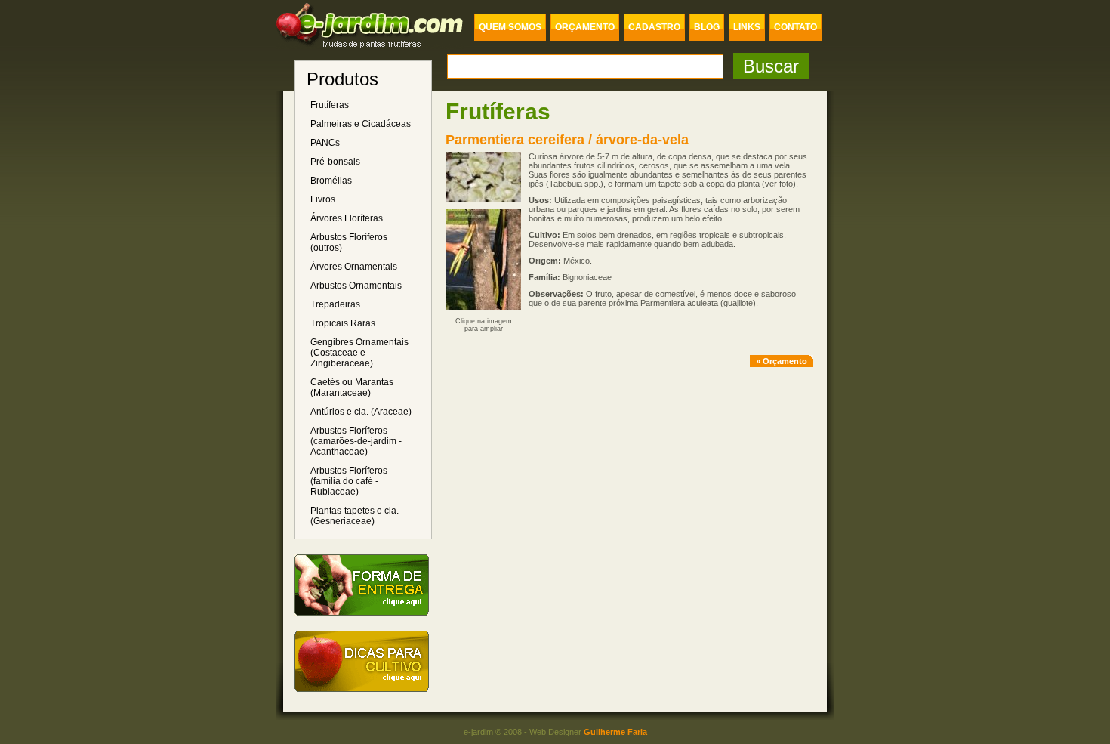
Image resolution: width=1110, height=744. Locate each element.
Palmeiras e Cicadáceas (360, 124)
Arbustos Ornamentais (356, 285)
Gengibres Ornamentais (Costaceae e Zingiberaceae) (359, 353)
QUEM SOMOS (510, 27)
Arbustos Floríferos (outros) (348, 242)
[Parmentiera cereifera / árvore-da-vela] (483, 207)
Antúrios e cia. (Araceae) (361, 411)
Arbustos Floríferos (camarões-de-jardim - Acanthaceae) (356, 441)
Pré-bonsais (335, 161)
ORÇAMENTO (585, 27)
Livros (322, 199)
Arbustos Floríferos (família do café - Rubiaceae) (348, 481)
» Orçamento (781, 361)
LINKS (746, 27)
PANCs (325, 142)
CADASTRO (654, 27)
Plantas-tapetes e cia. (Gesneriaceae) (354, 515)
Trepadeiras (335, 304)
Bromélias (331, 180)
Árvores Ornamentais (353, 266)
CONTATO (795, 27)
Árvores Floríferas (346, 218)
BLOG (707, 27)
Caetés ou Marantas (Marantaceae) (351, 387)
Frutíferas (329, 105)
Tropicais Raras (342, 323)
